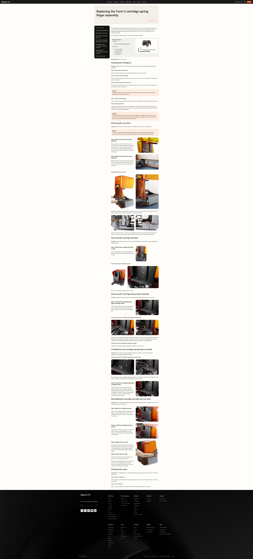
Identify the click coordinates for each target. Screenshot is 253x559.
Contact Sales (162, 529)
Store (249, 1)
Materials (116, 2)
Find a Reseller (163, 531)
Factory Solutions (163, 501)
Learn (134, 2)
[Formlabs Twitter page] (85, 510)
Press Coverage (137, 534)
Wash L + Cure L (124, 501)
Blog (122, 529)
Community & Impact (138, 536)
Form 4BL (110, 505)
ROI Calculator (124, 536)
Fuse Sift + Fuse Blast (125, 503)
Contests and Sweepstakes (165, 556)
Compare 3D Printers (112, 518)
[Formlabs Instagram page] (88, 510)
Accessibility (149, 531)
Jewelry (109, 545)
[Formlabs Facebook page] (82, 510)
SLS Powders (136, 501)
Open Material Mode (138, 514)
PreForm (148, 498)
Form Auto (110, 507)
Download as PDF (151, 20)
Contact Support (150, 529)
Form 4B (110, 501)
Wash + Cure (123, 498)
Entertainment (111, 542)
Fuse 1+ (109, 512)
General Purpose (137, 503)
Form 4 (109, 498)
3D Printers (109, 2)
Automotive (110, 531)
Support (139, 2)
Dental (135, 507)
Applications (128, 2)
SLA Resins (136, 498)
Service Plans (162, 498)
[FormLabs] (6, 1)
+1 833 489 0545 (163, 527)
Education (110, 540)
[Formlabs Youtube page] (92, 510)
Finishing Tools (124, 505)
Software (122, 2)
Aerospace (110, 534)
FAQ (173, 556)
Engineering (136, 505)
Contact (144, 2)
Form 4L (109, 503)
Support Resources (150, 527)
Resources (123, 531)
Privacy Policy (146, 556)
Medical (135, 509)
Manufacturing (111, 529)
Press (135, 531)
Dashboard (149, 501)
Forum (122, 538)
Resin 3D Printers (111, 514)
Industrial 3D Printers (112, 516)
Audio (109, 547)
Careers (135, 529)
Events (122, 534)
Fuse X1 (109, 509)
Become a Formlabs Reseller (165, 534)
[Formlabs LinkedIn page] (95, 510)
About (135, 527)
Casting (135, 512)
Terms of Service (154, 556)
